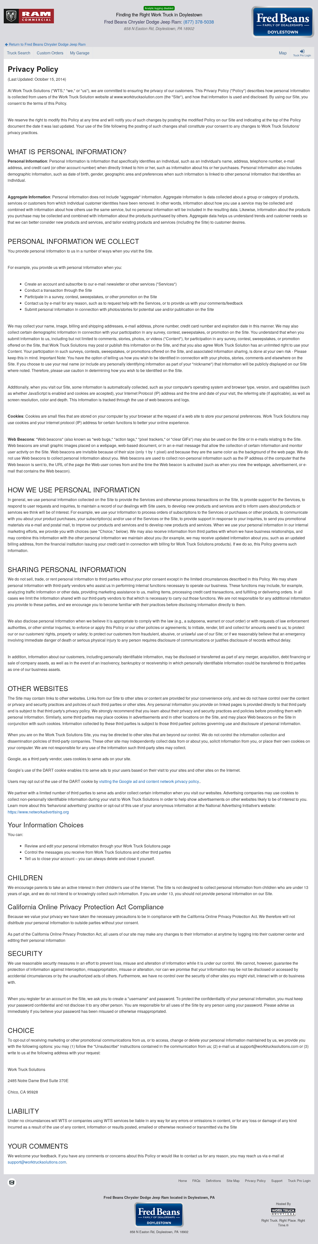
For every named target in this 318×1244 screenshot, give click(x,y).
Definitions (213, 1180)
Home (182, 1180)
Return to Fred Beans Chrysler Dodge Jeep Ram (47, 44)
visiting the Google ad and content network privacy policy (149, 781)
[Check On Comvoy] (11, 1182)
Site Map (233, 1180)
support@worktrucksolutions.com (37, 1162)
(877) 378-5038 (198, 21)
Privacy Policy (255, 1180)
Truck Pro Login (299, 1180)
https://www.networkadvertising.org (38, 812)
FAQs (196, 1180)
